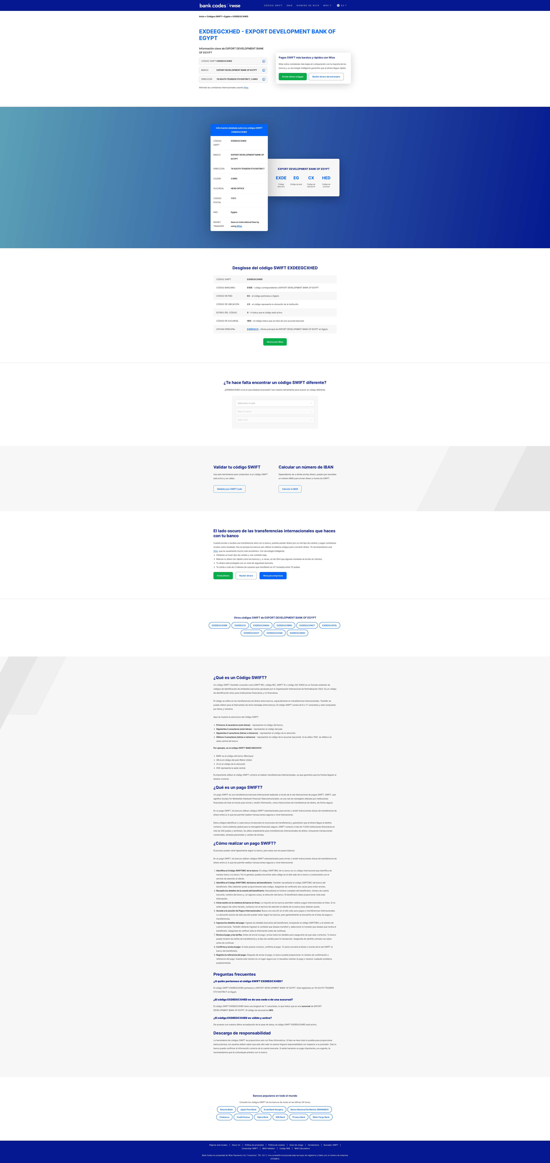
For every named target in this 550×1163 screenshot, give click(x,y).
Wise (246, 87)
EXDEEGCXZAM (274, 633)
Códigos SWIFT (214, 16)
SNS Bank (280, 1117)
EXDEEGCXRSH (297, 633)
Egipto (227, 16)
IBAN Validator (268, 1148)
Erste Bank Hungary (273, 1109)
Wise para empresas (273, 575)
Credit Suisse (243, 1117)
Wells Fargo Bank (321, 1117)
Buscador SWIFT (331, 1145)
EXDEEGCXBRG (284, 625)
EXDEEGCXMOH (261, 625)
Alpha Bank (262, 1117)
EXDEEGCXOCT (251, 633)
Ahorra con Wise (275, 342)
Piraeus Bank (298, 1117)
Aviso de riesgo (296, 1145)
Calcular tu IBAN (290, 489)
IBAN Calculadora (302, 1148)
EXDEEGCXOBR (219, 625)
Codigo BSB (285, 1148)
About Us (236, 1145)
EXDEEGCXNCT (307, 625)
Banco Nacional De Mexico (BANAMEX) (310, 1109)
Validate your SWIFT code (229, 489)
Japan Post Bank (248, 1109)
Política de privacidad (254, 1145)
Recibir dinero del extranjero (326, 76)
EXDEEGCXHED (240, 16)
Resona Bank (226, 1109)
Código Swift (273, 5)
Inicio (202, 16)
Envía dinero (223, 575)
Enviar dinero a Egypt (292, 76)
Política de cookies (276, 1145)
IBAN (290, 5)
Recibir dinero (246, 575)
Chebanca (224, 1117)
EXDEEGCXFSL (329, 625)
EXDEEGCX (240, 625)
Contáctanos (313, 1145)
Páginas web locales (218, 1145)
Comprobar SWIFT (250, 1148)
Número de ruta (308, 5)
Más (326, 5)
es (342, 5)
